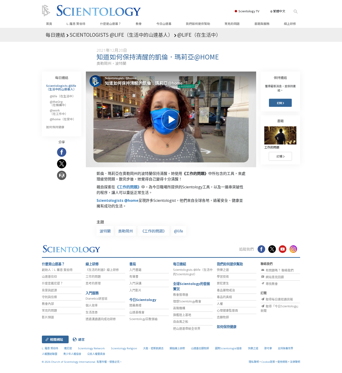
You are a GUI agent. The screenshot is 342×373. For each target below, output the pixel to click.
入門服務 (92, 293)
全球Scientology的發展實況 (191, 286)
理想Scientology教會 (187, 301)
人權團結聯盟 (49, 354)
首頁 (49, 23)
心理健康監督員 (227, 310)
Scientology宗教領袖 (143, 319)
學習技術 (223, 276)
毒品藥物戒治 (226, 290)
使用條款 (282, 361)
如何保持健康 (55, 127)
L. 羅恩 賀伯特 (76, 23)
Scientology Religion (124, 348)
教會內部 (48, 303)
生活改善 (92, 312)
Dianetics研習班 (96, 298)
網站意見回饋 (274, 277)
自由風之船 (180, 321)
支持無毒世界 (285, 348)
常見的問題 (232, 23)
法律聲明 (295, 361)
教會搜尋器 (180, 294)
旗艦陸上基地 (182, 315)
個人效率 (92, 305)
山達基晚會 (136, 312)
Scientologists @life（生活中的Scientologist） (193, 272)
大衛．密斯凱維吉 (153, 348)
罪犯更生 (223, 283)
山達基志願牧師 (200, 348)
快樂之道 (223, 270)
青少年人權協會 (72, 354)
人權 (220, 303)
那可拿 (268, 348)
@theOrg (59, 103)
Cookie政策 (268, 361)
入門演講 (135, 283)
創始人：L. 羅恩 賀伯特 (57, 270)
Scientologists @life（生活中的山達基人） (61, 87)
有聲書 (133, 276)
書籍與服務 (261, 23)
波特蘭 (105, 231)
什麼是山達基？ (110, 23)
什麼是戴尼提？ (52, 283)
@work (59, 112)
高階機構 (179, 308)
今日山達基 (163, 23)
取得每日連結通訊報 (279, 299)
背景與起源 (49, 290)
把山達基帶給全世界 (186, 328)
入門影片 (135, 290)
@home (63, 119)
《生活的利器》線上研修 (102, 270)
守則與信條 (49, 297)
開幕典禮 (135, 305)
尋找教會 (271, 283)
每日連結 (61, 77)
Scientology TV (248, 11)
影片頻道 (48, 317)
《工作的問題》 (128, 187)
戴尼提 (68, 348)
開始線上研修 (177, 348)
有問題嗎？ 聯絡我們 (279, 270)
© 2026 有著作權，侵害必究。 (82, 361)
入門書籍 (135, 270)
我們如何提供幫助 (198, 23)
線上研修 (290, 23)
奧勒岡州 (125, 231)
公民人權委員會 (96, 354)
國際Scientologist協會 (228, 348)
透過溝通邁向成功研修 (101, 319)
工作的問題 (93, 276)
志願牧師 (223, 317)
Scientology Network (91, 348)
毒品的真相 (224, 297)
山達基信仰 (49, 276)
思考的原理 (93, 283)
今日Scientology (142, 300)
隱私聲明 (254, 361)
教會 (139, 23)
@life (178, 231)
